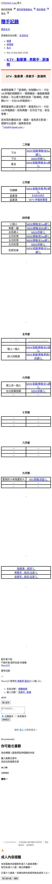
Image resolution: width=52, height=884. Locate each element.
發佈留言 (5, 720)
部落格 (10, 44)
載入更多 (5, 703)
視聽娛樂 (22, 689)
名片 (9, 48)
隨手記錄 (10, 21)
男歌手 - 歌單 (24, 692)
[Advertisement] (26, 292)
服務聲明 (30, 845)
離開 (16, 878)
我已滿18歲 (6, 878)
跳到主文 (5, 29)
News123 (5, 665)
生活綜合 (23, 35)
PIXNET (13, 842)
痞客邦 (20, 681)
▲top (3, 697)
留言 (27, 681)
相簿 (9, 41)
